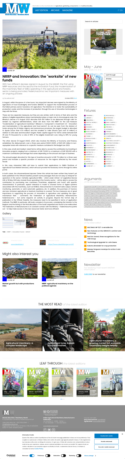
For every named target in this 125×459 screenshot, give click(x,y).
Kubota (87, 195)
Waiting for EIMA (112, 143)
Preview (109, 127)
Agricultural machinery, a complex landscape (19, 344)
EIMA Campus (110, 122)
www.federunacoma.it (50, 426)
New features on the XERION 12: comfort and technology (104, 232)
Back (75, 98)
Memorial (89, 120)
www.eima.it (101, 420)
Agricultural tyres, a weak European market (61, 344)
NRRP (9, 232)
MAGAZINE (67, 10)
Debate (108, 138)
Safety (88, 141)
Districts (89, 152)
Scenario (109, 129)
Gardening (90, 164)
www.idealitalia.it (17, 244)
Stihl (119, 200)
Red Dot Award (106, 200)
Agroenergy (110, 145)
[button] (62, 399)
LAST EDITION (41, 10)
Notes (88, 161)
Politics (89, 145)
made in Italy (89, 198)
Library (88, 118)
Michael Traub (111, 198)
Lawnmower (94, 195)
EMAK (98, 189)
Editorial (109, 120)
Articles (108, 79)
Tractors (117, 202)
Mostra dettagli (89, 455)
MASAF (28, 232)
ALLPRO (95, 187)
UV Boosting (106, 204)
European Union (106, 189)
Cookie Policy (38, 448)
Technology (110, 150)
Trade (86, 204)
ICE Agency (92, 193)
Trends (108, 132)
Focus (108, 161)
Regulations (90, 138)
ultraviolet (93, 204)
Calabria (109, 187)
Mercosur (102, 198)
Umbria (99, 204)
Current (109, 166)
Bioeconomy (90, 132)
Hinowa (117, 191)
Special (108, 157)
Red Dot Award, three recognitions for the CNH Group (103, 237)
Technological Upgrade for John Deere (102, 242)
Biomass (109, 155)
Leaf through (110, 75)
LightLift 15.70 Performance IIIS (108, 195)
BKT (104, 187)
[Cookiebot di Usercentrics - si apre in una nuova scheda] (11, 455)
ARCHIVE (55, 10)
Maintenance (91, 143)
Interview (109, 118)
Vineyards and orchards (92, 206)
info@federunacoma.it (10, 424)
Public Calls (90, 129)
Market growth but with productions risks (18, 284)
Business (89, 134)
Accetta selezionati (106, 441)
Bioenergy (90, 148)
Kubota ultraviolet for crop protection (101, 246)
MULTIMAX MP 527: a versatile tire (100, 227)
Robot (114, 200)
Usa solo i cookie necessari (106, 447)
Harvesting (94, 191)
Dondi (86, 189)
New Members (111, 134)
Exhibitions (110, 148)
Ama (100, 187)
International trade (102, 193)
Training (89, 116)
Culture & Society (113, 141)
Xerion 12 (103, 206)
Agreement (88, 187)
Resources (110, 116)
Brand (88, 125)
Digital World (91, 122)
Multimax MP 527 (89, 200)
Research (109, 152)
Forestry (87, 191)
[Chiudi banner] (122, 434)
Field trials (115, 189)
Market (108, 164)
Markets (89, 155)
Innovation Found (18, 232)
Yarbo (109, 206)
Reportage (90, 157)
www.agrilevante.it (99, 421)
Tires (112, 202)
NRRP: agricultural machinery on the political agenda (57, 284)
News (88, 159)
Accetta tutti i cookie (106, 436)
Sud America (88, 202)
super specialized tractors (102, 202)
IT (118, 10)
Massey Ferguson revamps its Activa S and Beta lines (103, 250)
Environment (91, 150)
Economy (92, 189)
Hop (86, 193)
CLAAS (115, 187)
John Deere (113, 193)
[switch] (47, 455)
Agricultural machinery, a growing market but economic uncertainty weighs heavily (105, 343)
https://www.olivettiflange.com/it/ (61, 244)
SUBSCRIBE (88, 274)
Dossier (89, 127)
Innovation (110, 125)
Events (108, 159)
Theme (88, 136)
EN (121, 10)
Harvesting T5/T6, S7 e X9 (106, 191)
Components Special (114, 136)
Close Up (89, 166)
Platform (98, 200)
